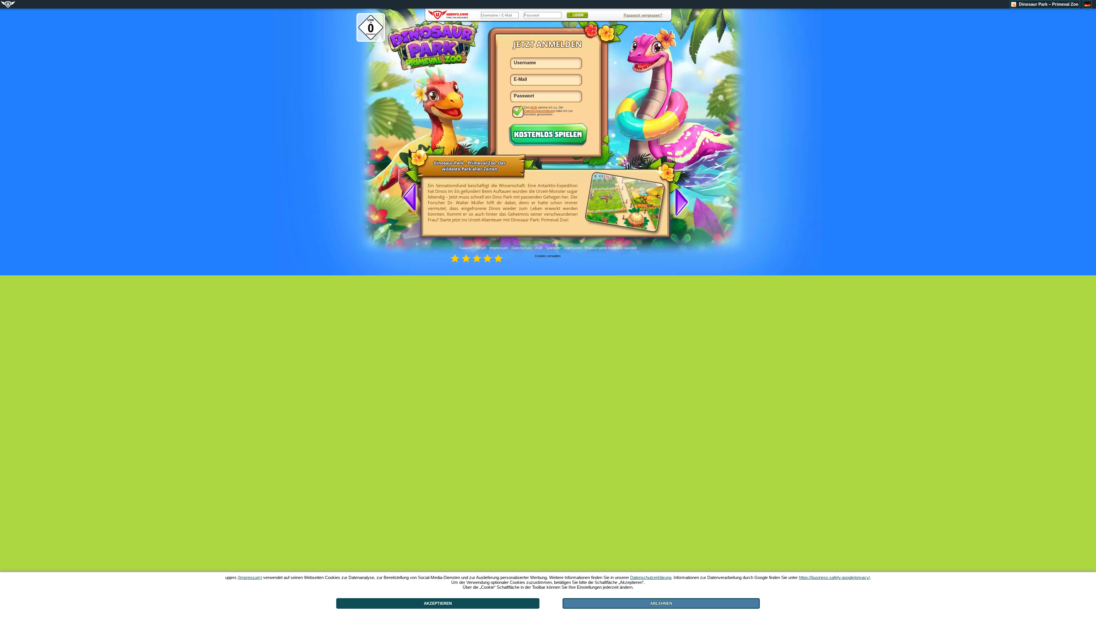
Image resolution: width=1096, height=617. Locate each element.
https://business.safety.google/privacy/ (834, 577)
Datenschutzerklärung (539, 111)
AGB (538, 247)
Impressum (499, 247)
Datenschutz (521, 247)
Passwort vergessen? (643, 15)
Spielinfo (553, 247)
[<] (411, 198)
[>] (679, 202)
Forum (481, 247)
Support (466, 247)
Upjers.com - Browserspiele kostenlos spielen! (599, 247)
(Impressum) (250, 577)
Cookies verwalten (548, 256)
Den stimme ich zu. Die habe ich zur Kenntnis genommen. (548, 111)
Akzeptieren (438, 603)
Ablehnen (661, 603)
